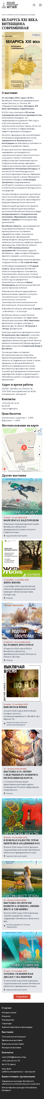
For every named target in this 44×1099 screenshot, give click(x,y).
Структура (7, 1023)
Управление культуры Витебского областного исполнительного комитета (21, 1082)
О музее (7, 1007)
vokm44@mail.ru (10, 409)
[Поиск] (34, 5)
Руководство (8, 1020)
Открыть (36, 35)
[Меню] (40, 5)
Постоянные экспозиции (14, 1037)
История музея (9, 1013)
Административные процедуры (17, 1027)
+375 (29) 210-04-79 (11, 1061)
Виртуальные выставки (13, 1044)
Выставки (7, 1031)
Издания (6, 1016)
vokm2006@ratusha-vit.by (14, 1057)
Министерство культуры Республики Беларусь (19, 1089)
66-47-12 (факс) (9, 1064)
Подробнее (22, 997)
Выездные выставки (11, 1048)
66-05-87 (6, 406)
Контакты (7, 1052)
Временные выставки (12, 1040)
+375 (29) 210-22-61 (10, 403)
